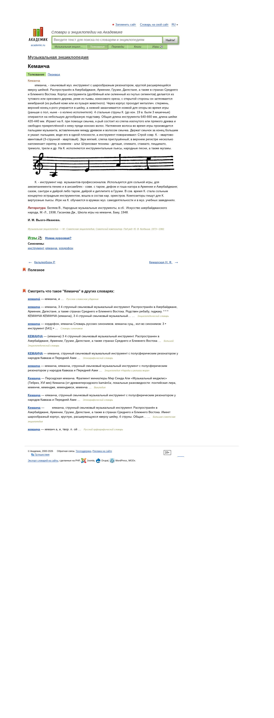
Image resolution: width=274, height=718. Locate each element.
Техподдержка (83, 451)
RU (174, 24)
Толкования (97, 46)
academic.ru (38, 45)
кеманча (34, 307)
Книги (137, 46)
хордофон (66, 248)
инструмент (36, 248)
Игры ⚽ (157, 46)
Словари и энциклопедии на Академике (86, 32)
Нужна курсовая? (58, 238)
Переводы (118, 46)
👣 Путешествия (40, 454)
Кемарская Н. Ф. (160, 262)
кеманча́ (34, 299)
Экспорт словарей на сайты (43, 460)
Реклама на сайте (102, 451)
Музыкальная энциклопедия (69, 46)
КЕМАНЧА (35, 336)
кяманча (51, 248)
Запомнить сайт (126, 24)
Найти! (170, 40)
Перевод (54, 74)
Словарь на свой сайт (154, 24)
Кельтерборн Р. (44, 262)
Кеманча (34, 378)
